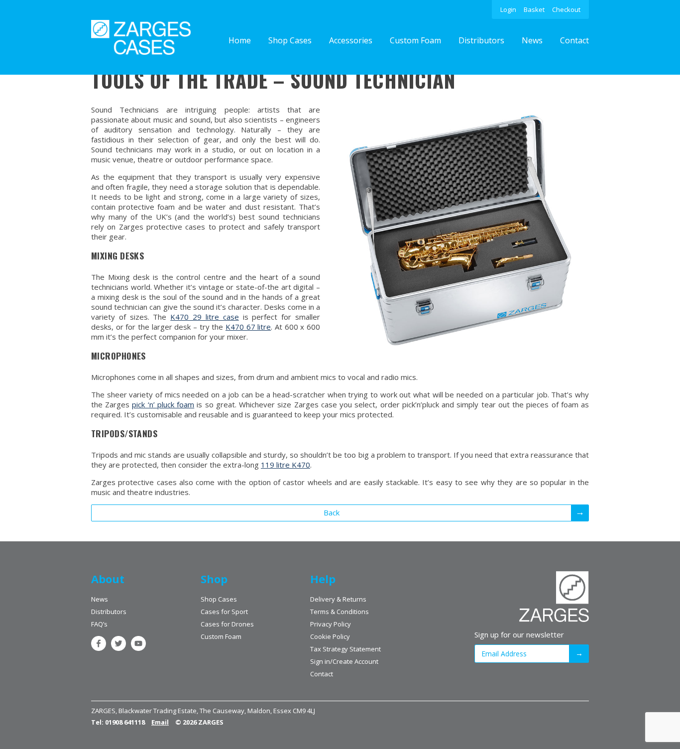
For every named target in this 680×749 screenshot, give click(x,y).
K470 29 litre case (204, 317)
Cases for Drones (227, 624)
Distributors (481, 40)
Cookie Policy (330, 636)
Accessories (350, 40)
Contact (574, 40)
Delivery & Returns (338, 599)
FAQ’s (99, 624)
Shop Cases (290, 40)
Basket (534, 9)
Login (508, 9)
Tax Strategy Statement (345, 648)
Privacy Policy (330, 624)
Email (160, 722)
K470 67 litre (248, 327)
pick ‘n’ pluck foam (163, 404)
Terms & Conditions (339, 611)
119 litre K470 (285, 465)
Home (239, 40)
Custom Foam (415, 40)
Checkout (566, 9)
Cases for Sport (224, 611)
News (532, 40)
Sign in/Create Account (344, 661)
